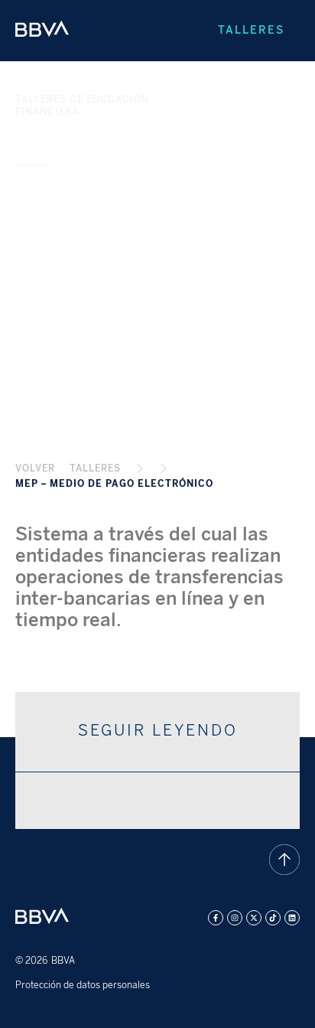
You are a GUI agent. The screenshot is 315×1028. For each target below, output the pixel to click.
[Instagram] (234, 917)
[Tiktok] (273, 917)
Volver (35, 468)
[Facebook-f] (215, 917)
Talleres (251, 30)
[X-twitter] (253, 917)
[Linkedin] (292, 917)
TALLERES (95, 468)
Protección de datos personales (82, 985)
